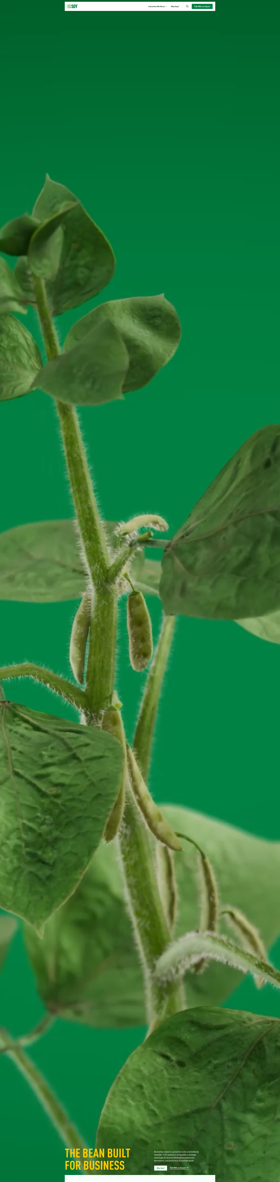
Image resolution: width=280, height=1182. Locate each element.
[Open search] (187, 6)
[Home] (72, 6)
